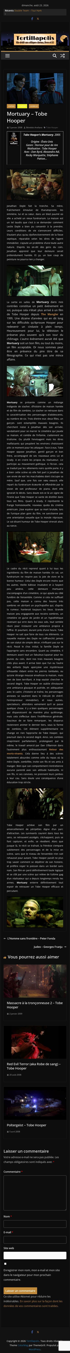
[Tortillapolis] (35, 34)
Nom (8, 1216)
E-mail (8, 1232)
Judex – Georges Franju (48, 947)
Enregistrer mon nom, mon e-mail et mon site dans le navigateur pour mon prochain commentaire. (32, 1274)
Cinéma (11, 106)
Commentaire (13, 1172)
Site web (9, 1248)
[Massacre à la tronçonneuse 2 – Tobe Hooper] (35, 967)
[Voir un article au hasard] (62, 56)
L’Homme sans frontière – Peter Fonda (31, 938)
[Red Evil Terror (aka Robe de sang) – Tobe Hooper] (35, 1028)
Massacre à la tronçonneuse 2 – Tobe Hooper (35, 1005)
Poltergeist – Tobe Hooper (26, 1125)
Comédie (22, 106)
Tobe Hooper (52, 127)
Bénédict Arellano (34, 127)
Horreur (34, 106)
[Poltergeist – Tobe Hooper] (35, 1089)
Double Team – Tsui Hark (28, 10)
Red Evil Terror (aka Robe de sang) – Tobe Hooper (34, 1066)
